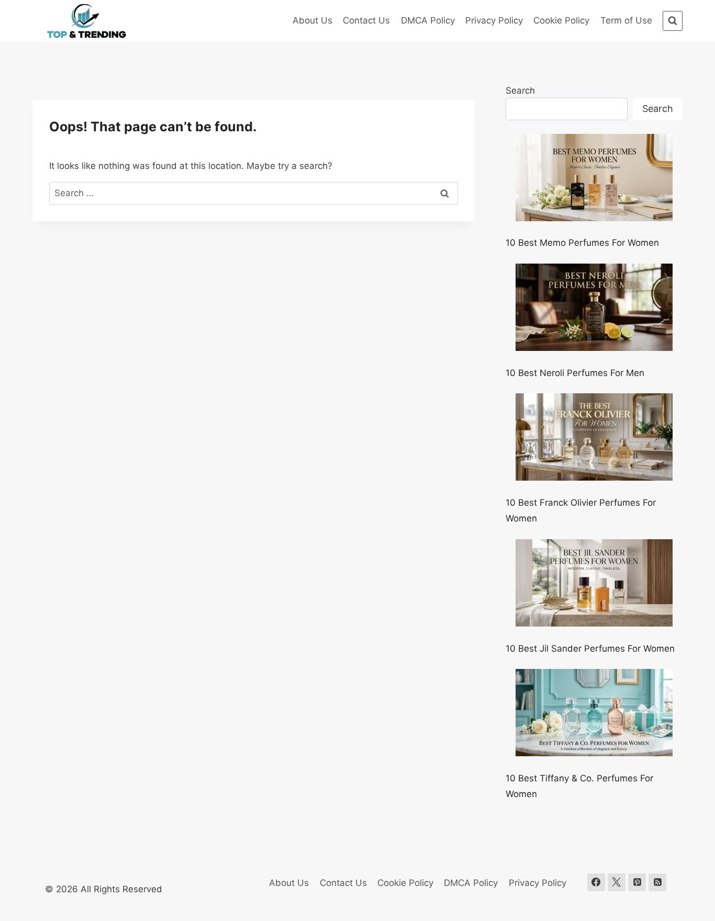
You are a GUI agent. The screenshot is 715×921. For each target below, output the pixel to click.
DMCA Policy (428, 20)
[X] (616, 882)
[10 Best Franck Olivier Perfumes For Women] (594, 437)
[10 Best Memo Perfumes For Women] (594, 177)
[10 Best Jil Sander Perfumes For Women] (594, 583)
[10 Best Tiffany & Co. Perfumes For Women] (594, 712)
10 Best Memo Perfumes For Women (582, 242)
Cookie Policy (561, 20)
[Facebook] (596, 882)
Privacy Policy (494, 20)
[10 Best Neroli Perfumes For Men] (594, 307)
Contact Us (366, 20)
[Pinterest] (637, 882)
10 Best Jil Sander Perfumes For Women (590, 648)
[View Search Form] (673, 21)
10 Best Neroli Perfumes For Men (575, 373)
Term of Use (626, 20)
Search (520, 90)
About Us (312, 20)
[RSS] (657, 882)
